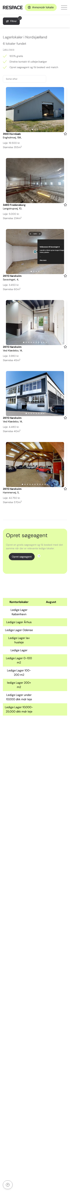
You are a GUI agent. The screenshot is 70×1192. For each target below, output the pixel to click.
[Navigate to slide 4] (39, 271)
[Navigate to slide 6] (36, 342)
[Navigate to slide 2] (35, 129)
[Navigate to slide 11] (47, 484)
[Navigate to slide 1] (32, 129)
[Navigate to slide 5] (33, 342)
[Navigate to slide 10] (46, 342)
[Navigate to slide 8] (41, 342)
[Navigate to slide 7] (39, 342)
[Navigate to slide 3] (37, 129)
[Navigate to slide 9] (44, 342)
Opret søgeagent (22, 556)
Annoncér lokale (43, 7)
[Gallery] (35, 109)
